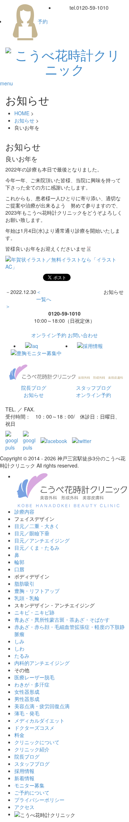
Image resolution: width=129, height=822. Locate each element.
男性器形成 (26, 698)
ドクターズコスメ (34, 727)
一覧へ (43, 299)
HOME (21, 113)
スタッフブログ (93, 387)
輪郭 (19, 562)
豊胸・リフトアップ (36, 590)
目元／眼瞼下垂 (31, 533)
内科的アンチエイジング (42, 662)
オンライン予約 (48, 335)
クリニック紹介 (31, 749)
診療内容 (24, 511)
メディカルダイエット (39, 720)
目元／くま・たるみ (36, 547)
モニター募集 (29, 785)
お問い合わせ (83, 335)
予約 (43, 21)
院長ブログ (33, 387)
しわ (19, 648)
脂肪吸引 (24, 583)
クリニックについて (36, 742)
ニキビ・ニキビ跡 (34, 612)
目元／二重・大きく (36, 526)
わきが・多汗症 (31, 684)
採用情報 (24, 770)
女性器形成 (26, 691)
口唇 (19, 569)
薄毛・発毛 (26, 713)
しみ (19, 641)
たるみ (21, 655)
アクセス (24, 806)
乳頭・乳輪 (26, 598)
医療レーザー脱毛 (34, 677)
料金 (19, 734)
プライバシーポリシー (39, 799)
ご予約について (31, 792)
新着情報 (24, 778)
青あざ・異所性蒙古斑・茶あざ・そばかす (62, 619)
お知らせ (24, 120)
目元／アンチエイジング (42, 540)
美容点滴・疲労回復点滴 (42, 706)
